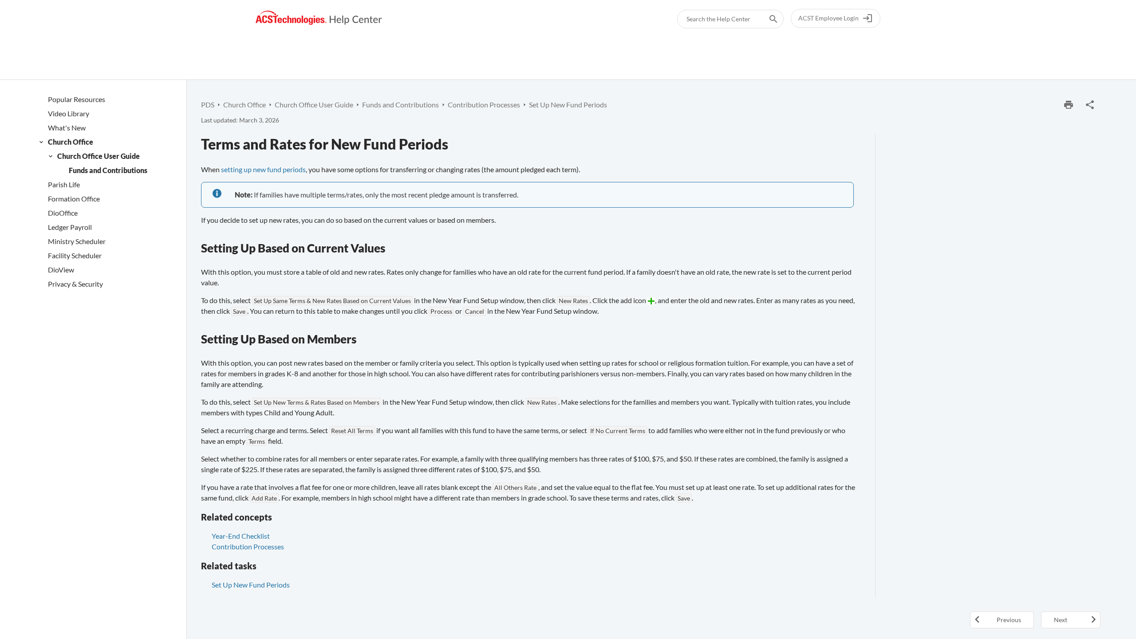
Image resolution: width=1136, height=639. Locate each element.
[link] (319, 18)
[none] (1089, 104)
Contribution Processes (248, 546)
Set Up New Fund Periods (251, 584)
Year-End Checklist (241, 536)
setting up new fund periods (263, 169)
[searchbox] (767, 19)
